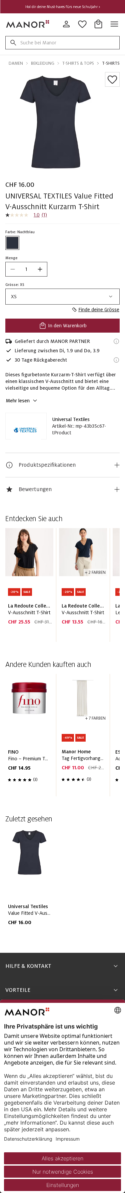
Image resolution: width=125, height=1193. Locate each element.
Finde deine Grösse (98, 309)
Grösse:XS (14, 285)
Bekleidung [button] (42, 63)
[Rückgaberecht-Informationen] (116, 360)
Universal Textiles (71, 419)
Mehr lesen (18, 400)
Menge (11, 258)
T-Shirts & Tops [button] (78, 63)
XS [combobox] (14, 296)
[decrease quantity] (13, 269)
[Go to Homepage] (28, 24)
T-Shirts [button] (111, 63)
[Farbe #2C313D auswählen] (12, 243)
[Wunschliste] (112, 79)
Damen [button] (16, 63)
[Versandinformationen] (116, 341)
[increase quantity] (40, 269)
